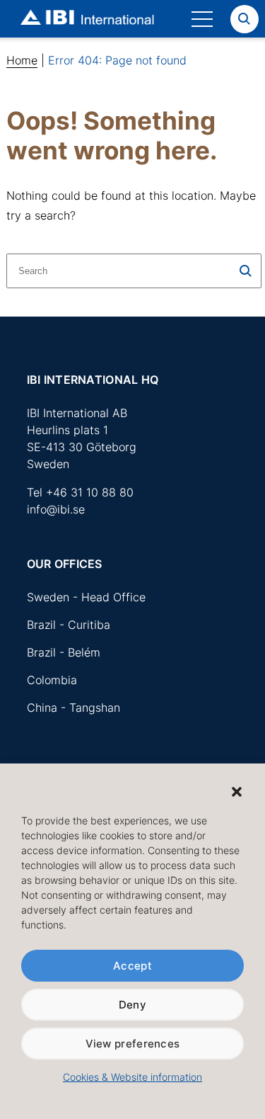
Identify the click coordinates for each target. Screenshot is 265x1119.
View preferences (133, 1043)
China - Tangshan (73, 707)
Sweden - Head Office (86, 597)
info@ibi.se (56, 509)
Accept (132, 965)
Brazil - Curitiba (68, 625)
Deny (132, 1004)
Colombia (52, 680)
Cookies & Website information (132, 1077)
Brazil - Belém (63, 652)
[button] (237, 792)
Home (21, 60)
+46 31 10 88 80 (90, 492)
